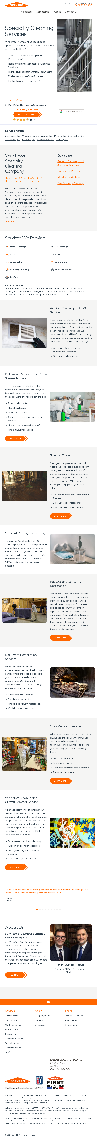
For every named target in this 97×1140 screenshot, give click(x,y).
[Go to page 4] (45, 909)
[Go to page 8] (57, 909)
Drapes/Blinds (80, 291)
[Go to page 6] (51, 909)
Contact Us (71, 11)
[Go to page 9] (60, 909)
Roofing (8, 1052)
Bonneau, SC (28, 139)
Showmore (10, 221)
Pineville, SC (60, 136)
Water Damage (12, 1016)
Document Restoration (62, 291)
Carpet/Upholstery (23, 291)
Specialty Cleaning (13, 1043)
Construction (11, 1034)
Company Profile (42, 1016)
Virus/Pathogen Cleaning (57, 288)
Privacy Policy (71, 1020)
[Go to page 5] (48, 909)
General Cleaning (13, 1048)
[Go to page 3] (42, 909)
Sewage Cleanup (13, 288)
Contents (64, 294)
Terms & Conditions (74, 1016)
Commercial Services (69, 171)
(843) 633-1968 (83, 5)
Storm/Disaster (12, 1029)
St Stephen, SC (76, 136)
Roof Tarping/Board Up (31, 294)
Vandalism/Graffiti (51, 294)
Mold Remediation (68, 177)
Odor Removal (12, 294)
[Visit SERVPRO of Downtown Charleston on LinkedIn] (48, 1002)
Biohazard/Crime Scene (33, 288)
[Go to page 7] (54, 909)
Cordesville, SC (12, 139)
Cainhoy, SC (62, 139)
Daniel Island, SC (45, 139)
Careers (39, 1020)
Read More (15, 975)
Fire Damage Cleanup (70, 183)
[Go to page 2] (39, 909)
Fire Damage (11, 1020)
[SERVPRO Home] (16, 4)
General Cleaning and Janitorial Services (70, 163)
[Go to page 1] (36, 909)
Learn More (15, 438)
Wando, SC (46, 136)
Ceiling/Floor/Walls (41, 291)
